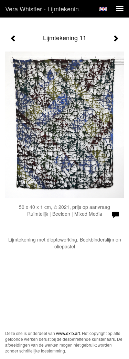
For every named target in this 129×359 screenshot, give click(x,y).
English (103, 9)
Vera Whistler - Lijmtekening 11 (48, 8)
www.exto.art (68, 333)
